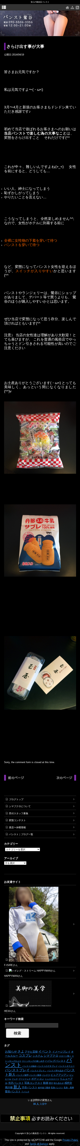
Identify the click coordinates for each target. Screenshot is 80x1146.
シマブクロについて (20, 806)
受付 (51, 1083)
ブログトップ (16, 799)
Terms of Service (39, 1143)
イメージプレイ (61, 1051)
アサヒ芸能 (31, 1051)
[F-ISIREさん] (40, 924)
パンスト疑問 (22, 1075)
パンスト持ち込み (55, 1070)
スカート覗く (65, 1056)
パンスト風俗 (35, 1075)
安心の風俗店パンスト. (36, 1133)
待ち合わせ (59, 1083)
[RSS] (77, 7)
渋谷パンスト (29, 1087)
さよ (20, 1051)
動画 (45, 1082)
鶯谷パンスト (13, 1091)
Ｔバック (25, 1092)
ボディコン (37, 1078)
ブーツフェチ (24, 1079)
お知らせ (11, 1051)
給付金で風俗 (44, 1087)
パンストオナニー (66, 1066)
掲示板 (9, 1087)
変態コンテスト (17, 820)
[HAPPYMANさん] (40, 970)
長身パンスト (57, 1087)
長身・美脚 (69, 1087)
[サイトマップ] (72, 7)
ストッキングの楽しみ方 (33, 1061)
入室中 (40, 1103)
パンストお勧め (29, 1066)
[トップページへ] (67, 7)
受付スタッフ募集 (18, 813)
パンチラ (46, 1075)
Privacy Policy (70, 1140)
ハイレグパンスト (55, 1060)
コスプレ (25, 1055)
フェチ (15, 1079)
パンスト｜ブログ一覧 (21, 834)
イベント (45, 1051)
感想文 (68, 1082)
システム (38, 1055)
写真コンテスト (33, 1082)
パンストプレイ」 (38, 1070)
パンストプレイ (17, 1070)
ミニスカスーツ (52, 1079)
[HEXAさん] (40, 993)
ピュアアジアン (60, 1074)
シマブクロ (51, 1055)
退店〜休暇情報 (17, 827)
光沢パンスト (16, 1082)
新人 (17, 1087)
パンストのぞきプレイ (47, 1066)
